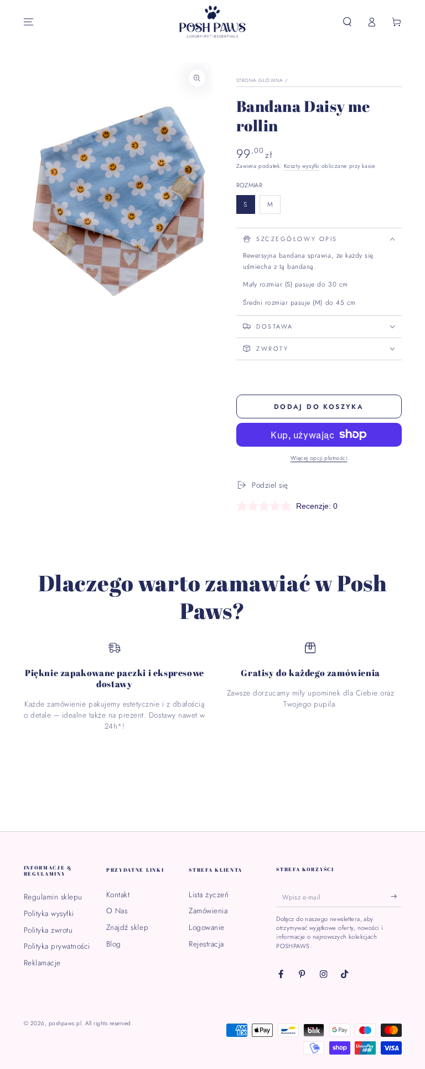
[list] (213, 687)
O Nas (117, 910)
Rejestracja (206, 943)
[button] (347, 22)
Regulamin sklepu (53, 896)
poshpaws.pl (65, 1023)
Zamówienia (208, 910)
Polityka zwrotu (48, 929)
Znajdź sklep (127, 927)
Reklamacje (42, 962)
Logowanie (207, 927)
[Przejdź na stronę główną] (212, 22)
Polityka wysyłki (49, 913)
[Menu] (29, 22)
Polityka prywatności (57, 946)
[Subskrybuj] (396, 896)
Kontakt (118, 894)
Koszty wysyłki (301, 166)
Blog (113, 943)
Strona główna (259, 80)
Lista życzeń (209, 894)
